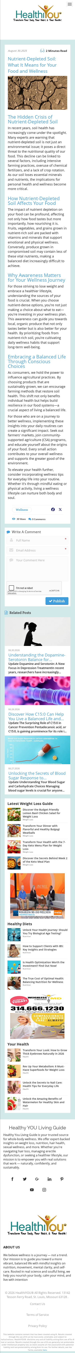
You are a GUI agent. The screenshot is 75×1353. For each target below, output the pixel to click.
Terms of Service (37, 1315)
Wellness (22, 510)
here (45, 1350)
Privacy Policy (37, 1326)
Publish (58, 601)
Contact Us (37, 1304)
